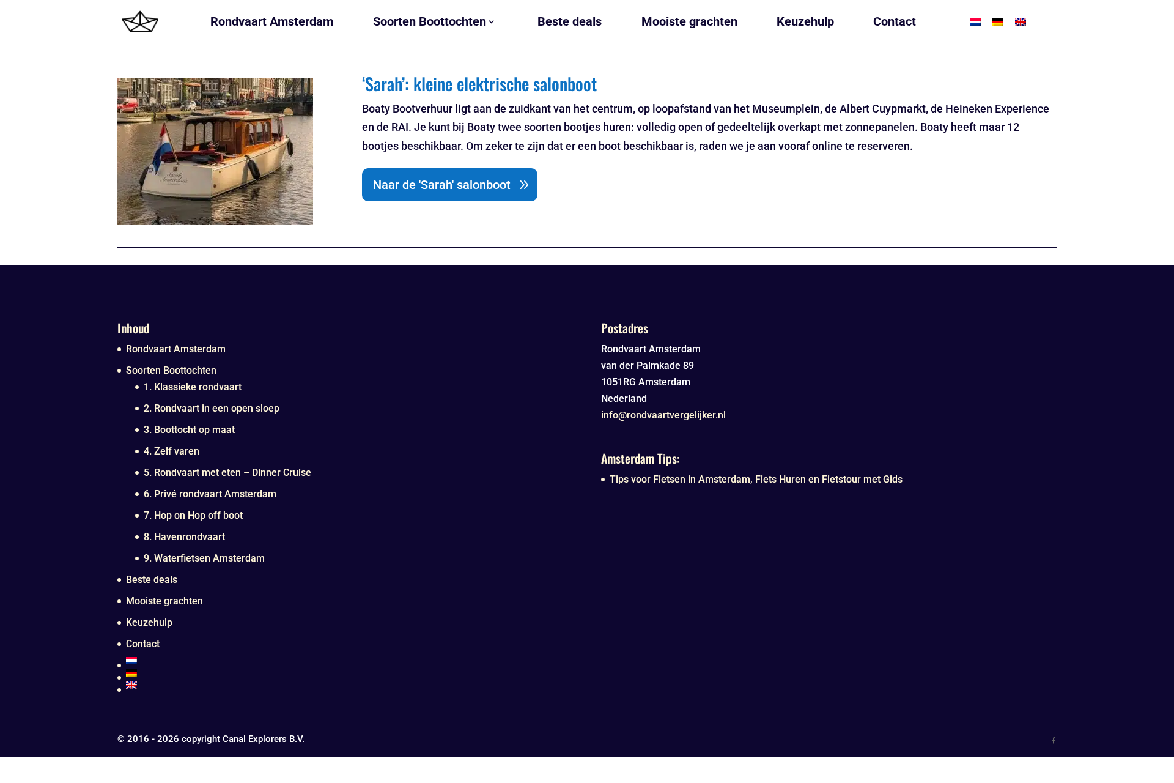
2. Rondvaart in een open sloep (211, 408)
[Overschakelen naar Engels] (349, 685)
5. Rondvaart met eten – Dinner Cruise (227, 472)
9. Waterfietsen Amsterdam (204, 558)
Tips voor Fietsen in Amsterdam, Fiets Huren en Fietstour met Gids (756, 479)
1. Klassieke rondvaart (193, 387)
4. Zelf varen (171, 451)
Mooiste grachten (164, 601)
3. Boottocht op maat (189, 430)
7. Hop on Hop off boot (193, 515)
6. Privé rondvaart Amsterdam (210, 494)
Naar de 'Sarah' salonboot (442, 184)
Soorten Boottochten (171, 370)
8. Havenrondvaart (184, 537)
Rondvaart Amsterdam (176, 349)
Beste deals (151, 579)
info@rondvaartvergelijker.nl (663, 415)
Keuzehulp (149, 622)
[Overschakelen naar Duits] (349, 673)
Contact (143, 644)
